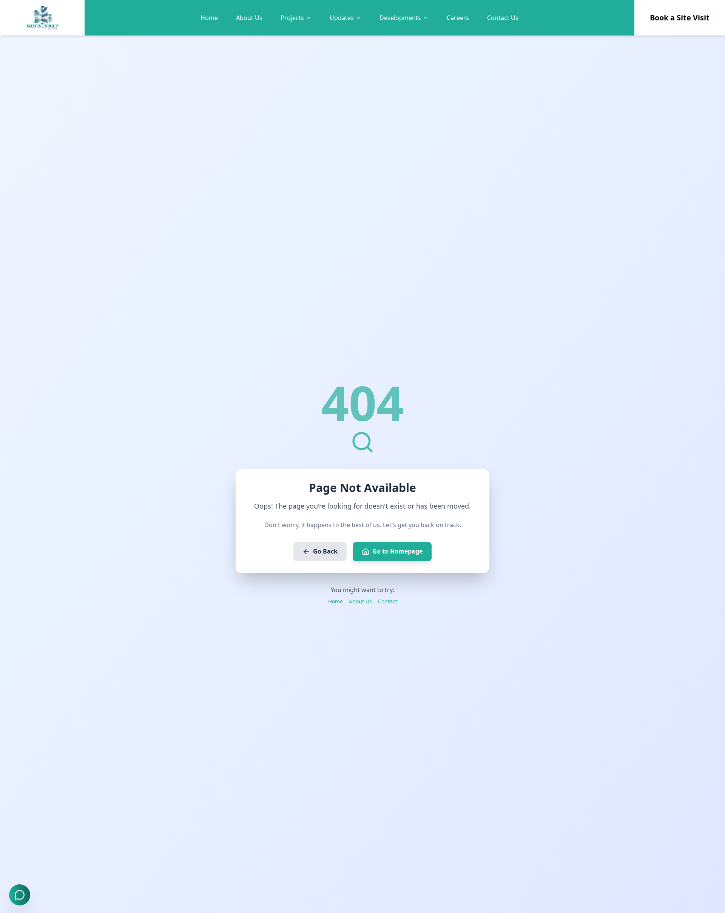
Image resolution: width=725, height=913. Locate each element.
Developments (400, 18)
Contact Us (502, 18)
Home (209, 18)
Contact (387, 601)
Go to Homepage (397, 551)
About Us (249, 18)
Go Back (325, 551)
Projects (292, 18)
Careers (458, 18)
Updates (342, 18)
